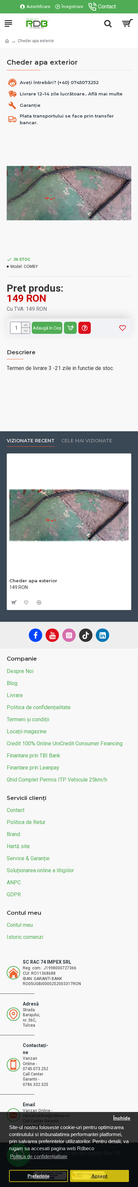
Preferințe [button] (38, 1176)
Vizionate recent (31, 441)
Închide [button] (121, 1118)
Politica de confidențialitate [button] (38, 1156)
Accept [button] (99, 1176)
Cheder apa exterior (33, 580)
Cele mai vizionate (86, 441)
